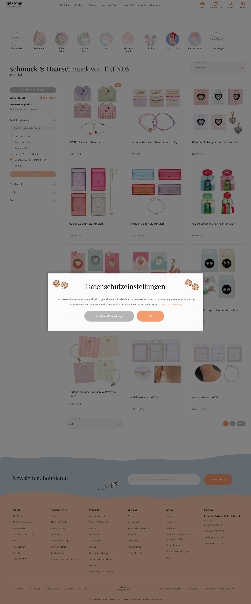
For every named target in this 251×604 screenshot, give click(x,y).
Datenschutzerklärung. (170, 304)
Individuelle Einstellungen (109, 316)
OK (150, 316)
